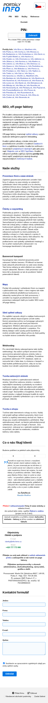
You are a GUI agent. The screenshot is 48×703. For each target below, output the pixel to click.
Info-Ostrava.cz (21, 66)
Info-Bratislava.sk (24, 78)
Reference (34, 17)
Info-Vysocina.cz (9, 76)
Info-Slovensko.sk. (22, 97)
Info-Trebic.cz (8, 73)
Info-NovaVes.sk (33, 85)
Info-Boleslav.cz (20, 69)
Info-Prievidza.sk (9, 93)
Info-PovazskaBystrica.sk (13, 90)
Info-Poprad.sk (39, 88)
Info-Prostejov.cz (9, 71)
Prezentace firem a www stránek (18, 176)
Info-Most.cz (21, 64)
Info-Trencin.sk (9, 95)
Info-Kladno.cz (34, 61)
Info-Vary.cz (29, 73)
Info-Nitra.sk (21, 85)
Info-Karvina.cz (21, 61)
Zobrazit (32, 35)
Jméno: (5, 601)
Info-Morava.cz (32, 52)
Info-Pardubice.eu (35, 66)
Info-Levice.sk (8, 83)
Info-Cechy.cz (19, 52)
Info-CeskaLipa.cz (25, 54)
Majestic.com (13, 151)
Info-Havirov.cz (27, 56)
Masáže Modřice (24, 495)
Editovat (33, 693)
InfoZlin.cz (21, 76)
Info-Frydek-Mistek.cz (11, 56)
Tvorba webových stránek (15, 376)
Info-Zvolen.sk (8, 97)
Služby (24, 17)
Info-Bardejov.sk (9, 78)
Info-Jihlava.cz (8, 61)
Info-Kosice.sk (37, 80)
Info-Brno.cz (19, 49)
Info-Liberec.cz (9, 64)
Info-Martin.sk (20, 83)
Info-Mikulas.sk (9, 85)
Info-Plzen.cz (8, 69)
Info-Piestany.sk (25, 88)
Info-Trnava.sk (21, 95)
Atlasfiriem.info (32, 76)
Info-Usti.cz (19, 73)
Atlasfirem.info (30, 49)
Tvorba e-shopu (10, 409)
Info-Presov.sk (29, 90)
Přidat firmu (19, 693)
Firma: (5, 610)
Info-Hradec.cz (8, 59)
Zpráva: (5, 640)
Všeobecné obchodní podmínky (18, 696)
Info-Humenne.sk (10, 80)
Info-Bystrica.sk (38, 78)
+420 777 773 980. (24, 42)
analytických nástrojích (22, 149)
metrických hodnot (24, 159)
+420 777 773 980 (13, 547)
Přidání (6, 506)
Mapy (5, 284)
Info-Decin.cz (39, 54)
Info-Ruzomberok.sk (25, 93)
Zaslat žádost (39, 696)
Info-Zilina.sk (33, 95)
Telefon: (6, 620)
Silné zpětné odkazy (12, 313)
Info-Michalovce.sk (34, 83)
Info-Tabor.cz (22, 71)
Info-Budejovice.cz (10, 54)
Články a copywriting (13, 209)
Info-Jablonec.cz (37, 59)
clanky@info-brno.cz (13, 541)
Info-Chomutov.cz (22, 59)
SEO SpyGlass (27, 151)
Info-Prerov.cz (33, 69)
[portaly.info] (18, 7)
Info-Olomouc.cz (33, 64)
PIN (10, 17)
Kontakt (24, 22)
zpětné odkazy (32, 134)
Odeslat (9, 673)
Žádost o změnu (37, 511)
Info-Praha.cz (8, 52)
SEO (16, 17)
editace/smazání (17, 506)
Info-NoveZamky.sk (10, 88)
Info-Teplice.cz (34, 71)
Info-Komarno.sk (24, 80)
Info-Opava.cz (8, 66)
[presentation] (13, 456)
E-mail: (5, 630)
